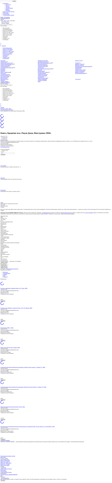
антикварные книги (46, 212)
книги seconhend (89, 212)
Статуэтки (77, 79)
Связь (2, 202)
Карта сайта (5, 12)
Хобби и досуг (78, 60)
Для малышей (4, 61)
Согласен (3, 480)
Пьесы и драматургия (6, 72)
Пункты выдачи (9, 8)
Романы (3, 68)
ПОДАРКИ (3, 190)
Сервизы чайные (4, 81)
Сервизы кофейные (42, 79)
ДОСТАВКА (3, 165)
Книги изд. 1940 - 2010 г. (8, 51)
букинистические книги (66, 212)
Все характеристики (5, 146)
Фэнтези (2, 60)
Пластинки (5, 55)
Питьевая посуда (4, 79)
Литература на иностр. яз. (6, 62)
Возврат (7, 9)
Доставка (8, 6)
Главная (2, 107)
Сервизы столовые (42, 80)
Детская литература (42, 64)
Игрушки (5, 56)
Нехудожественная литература (44, 62)
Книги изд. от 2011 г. (7, 50)
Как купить (8, 4)
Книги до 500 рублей (8, 49)
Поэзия (3, 69)
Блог (2, 475)
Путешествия (42, 73)
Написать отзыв (4, 140)
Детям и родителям (5, 65)
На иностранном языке (80, 73)
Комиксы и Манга (79, 72)
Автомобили (40, 76)
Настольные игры (4, 76)
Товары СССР (6, 57)
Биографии (78, 67)
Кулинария (41, 71)
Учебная (77, 62)
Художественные (4, 66)
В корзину (3, 154)
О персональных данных (8, 15)
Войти (2, 17)
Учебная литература (42, 60)
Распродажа (5, 58)
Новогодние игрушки (43, 78)
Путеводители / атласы (44, 72)
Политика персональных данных (8, 456)
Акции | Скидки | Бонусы (8, 11)
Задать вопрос (6, 13)
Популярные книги (7, 48)
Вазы (39, 81)
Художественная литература (7, 64)
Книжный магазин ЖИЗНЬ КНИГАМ (9, 474)
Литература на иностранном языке (83, 66)
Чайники (2, 80)
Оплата (7, 5)
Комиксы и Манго (79, 64)
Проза (3, 71)
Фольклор (3, 73)
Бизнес (40, 69)
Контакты (8, 10)
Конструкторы (4, 78)
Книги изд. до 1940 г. (8, 52)
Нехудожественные (42, 65)
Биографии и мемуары (43, 61)
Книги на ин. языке (7, 53)
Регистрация (7, 17)
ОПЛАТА (3, 178)
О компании (3, 467)
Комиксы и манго (79, 65)
